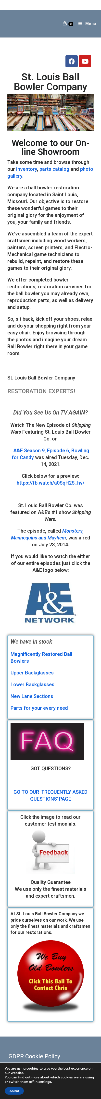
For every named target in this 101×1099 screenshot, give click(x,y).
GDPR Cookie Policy (34, 1056)
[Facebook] (71, 61)
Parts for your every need (39, 708)
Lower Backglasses (32, 684)
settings (44, 1082)
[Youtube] (85, 61)
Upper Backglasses (32, 673)
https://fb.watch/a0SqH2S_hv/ (51, 483)
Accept (14, 1091)
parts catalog (54, 169)
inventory (26, 169)
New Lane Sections (32, 696)
